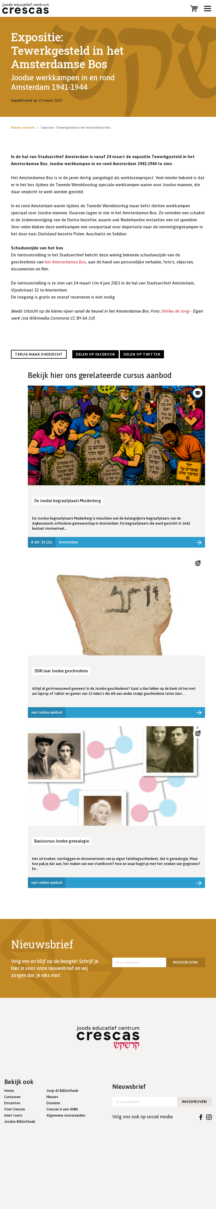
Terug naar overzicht (39, 354)
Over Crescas (14, 1109)
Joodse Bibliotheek (19, 1121)
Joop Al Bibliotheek (62, 1091)
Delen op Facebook (95, 354)
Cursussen (12, 1097)
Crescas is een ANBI (62, 1109)
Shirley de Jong (175, 311)
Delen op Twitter (141, 354)
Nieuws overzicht (23, 127)
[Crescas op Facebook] (200, 1116)
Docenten (12, 1103)
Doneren (53, 1103)
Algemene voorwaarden (65, 1115)
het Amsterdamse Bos (65, 261)
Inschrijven (185, 962)
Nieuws (52, 1097)
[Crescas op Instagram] (209, 1116)
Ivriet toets (13, 1115)
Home (9, 1091)
